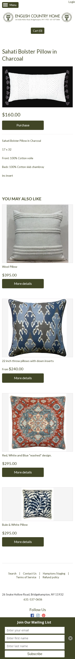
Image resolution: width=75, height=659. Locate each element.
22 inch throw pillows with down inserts (28, 361)
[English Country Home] (37, 17)
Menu (13, 5)
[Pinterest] (43, 616)
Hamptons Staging (54, 573)
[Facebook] (32, 616)
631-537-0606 (33, 599)
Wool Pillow (9, 266)
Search (12, 573)
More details (23, 283)
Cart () (37, 30)
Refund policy (51, 577)
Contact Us (29, 573)
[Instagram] (38, 616)
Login (72, 2)
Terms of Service (26, 577)
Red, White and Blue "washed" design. (26, 455)
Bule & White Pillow (15, 524)
